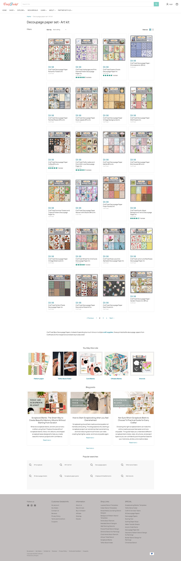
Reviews (54, 513)
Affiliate (78, 513)
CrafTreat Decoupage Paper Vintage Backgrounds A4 (112, 119)
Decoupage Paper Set (132, 530)
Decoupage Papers (131, 516)
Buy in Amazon (81, 511)
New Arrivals (80, 508)
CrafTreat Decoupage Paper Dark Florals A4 (112, 306)
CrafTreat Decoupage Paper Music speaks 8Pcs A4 (85, 119)
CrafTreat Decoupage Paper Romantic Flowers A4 (58, 70)
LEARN (43, 10)
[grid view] (150, 29)
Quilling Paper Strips (131, 522)
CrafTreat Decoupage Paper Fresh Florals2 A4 (112, 205)
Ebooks (78, 519)
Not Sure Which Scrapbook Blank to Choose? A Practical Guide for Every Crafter (133, 420)
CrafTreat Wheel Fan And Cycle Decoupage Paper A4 (86, 260)
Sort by (49, 29)
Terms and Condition (58, 519)
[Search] (156, 4)
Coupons (54, 522)
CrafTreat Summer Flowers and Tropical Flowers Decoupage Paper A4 (59, 212)
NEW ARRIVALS (33, 10)
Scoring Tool (129, 519)
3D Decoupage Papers (132, 513)
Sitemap (78, 516)
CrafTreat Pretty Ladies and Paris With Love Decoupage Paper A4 (85, 164)
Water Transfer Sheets (132, 524)
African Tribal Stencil (107, 537)
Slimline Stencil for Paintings (110, 532)
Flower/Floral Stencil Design (110, 529)
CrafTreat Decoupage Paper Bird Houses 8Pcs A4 (140, 163)
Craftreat (133, 67)
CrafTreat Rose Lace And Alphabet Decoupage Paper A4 (113, 260)
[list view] (152, 29)
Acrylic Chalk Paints (131, 527)
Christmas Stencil (131, 543)
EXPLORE (20, 10)
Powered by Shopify (32, 555)
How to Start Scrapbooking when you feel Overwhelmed (91, 418)
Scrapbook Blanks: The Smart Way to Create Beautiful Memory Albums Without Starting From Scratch (47, 420)
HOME (4, 10)
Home (29, 16)
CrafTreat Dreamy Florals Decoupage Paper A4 (111, 70)
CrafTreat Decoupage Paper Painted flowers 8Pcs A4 (58, 119)
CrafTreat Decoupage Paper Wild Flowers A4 (140, 119)
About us (79, 505)
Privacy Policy (55, 516)
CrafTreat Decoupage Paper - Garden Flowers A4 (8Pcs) (140, 300)
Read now (46, 440)
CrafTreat (51, 73)
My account (55, 505)
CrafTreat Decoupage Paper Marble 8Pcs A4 (112, 163)
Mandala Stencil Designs (109, 523)
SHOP (11, 10)
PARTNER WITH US (64, 10)
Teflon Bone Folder (107, 543)
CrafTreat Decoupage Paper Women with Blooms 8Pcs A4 (85, 211)
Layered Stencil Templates (109, 505)
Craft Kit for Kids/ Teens (133, 511)
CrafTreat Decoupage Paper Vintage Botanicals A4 (58, 260)
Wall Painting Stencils (108, 526)
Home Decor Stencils (107, 521)
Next (111, 318)
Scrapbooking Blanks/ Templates (135, 505)
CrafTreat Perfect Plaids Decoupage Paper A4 (56, 306)
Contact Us (55, 511)
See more (89, 448)
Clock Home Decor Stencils (109, 534)
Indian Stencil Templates (109, 508)
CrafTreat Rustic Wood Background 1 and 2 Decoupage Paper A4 (141, 212)
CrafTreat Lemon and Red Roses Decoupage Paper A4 (141, 260)
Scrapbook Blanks (106, 540)
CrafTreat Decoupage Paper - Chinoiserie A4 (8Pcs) (140, 64)
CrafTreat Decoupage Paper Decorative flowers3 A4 (85, 306)
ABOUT (51, 10)
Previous (90, 318)
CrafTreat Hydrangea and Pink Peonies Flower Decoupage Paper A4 (86, 71)
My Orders (54, 508)
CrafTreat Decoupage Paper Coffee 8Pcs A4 (58, 163)
